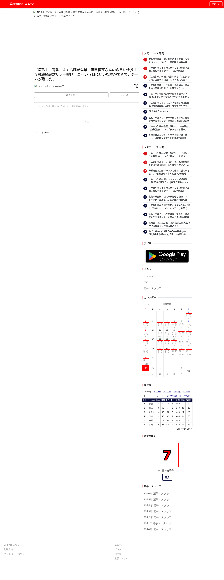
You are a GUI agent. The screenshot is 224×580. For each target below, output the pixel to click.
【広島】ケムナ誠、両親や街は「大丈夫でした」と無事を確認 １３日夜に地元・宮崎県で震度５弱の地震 (169, 78)
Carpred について (13, 544)
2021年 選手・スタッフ (157, 523)
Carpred (16, 4)
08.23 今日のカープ (158, 111)
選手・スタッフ (152, 288)
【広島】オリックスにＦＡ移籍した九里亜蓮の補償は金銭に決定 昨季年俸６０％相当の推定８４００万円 (169, 104)
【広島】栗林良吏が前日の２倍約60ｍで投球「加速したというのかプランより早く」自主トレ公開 (169, 207)
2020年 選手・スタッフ (157, 529)
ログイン (216, 4)
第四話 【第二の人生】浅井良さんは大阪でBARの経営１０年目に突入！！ (169, 224)
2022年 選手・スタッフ (157, 517)
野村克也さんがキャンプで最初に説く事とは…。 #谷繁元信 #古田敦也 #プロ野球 (169, 136)
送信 (87, 122)
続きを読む (71, 95)
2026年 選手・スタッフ (157, 493)
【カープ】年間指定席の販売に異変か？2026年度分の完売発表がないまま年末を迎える (169, 96)
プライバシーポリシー (15, 553)
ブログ (147, 282)
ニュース (148, 276)
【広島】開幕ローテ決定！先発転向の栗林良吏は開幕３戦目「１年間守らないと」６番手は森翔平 (169, 87)
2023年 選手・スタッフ (157, 511)
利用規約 (8, 549)
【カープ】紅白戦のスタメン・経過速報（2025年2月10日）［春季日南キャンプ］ (169, 180)
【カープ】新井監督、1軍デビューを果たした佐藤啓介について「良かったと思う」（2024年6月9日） (169, 128)
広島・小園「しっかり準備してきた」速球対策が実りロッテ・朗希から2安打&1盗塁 (169, 119)
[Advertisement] (167, 30)
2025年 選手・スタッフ (157, 499)
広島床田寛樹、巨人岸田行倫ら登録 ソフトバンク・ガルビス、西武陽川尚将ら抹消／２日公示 (169, 61)
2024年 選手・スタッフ (157, 505)
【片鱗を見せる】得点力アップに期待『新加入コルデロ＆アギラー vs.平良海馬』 (169, 69)
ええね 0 (124, 95)
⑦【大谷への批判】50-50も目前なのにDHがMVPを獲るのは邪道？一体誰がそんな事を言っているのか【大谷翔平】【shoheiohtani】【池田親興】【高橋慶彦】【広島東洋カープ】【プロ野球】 (169, 233)
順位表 (117, 553)
